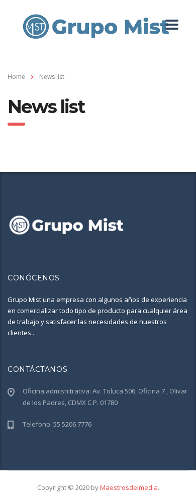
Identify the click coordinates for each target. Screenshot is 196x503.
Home (16, 76)
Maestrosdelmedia (129, 487)
